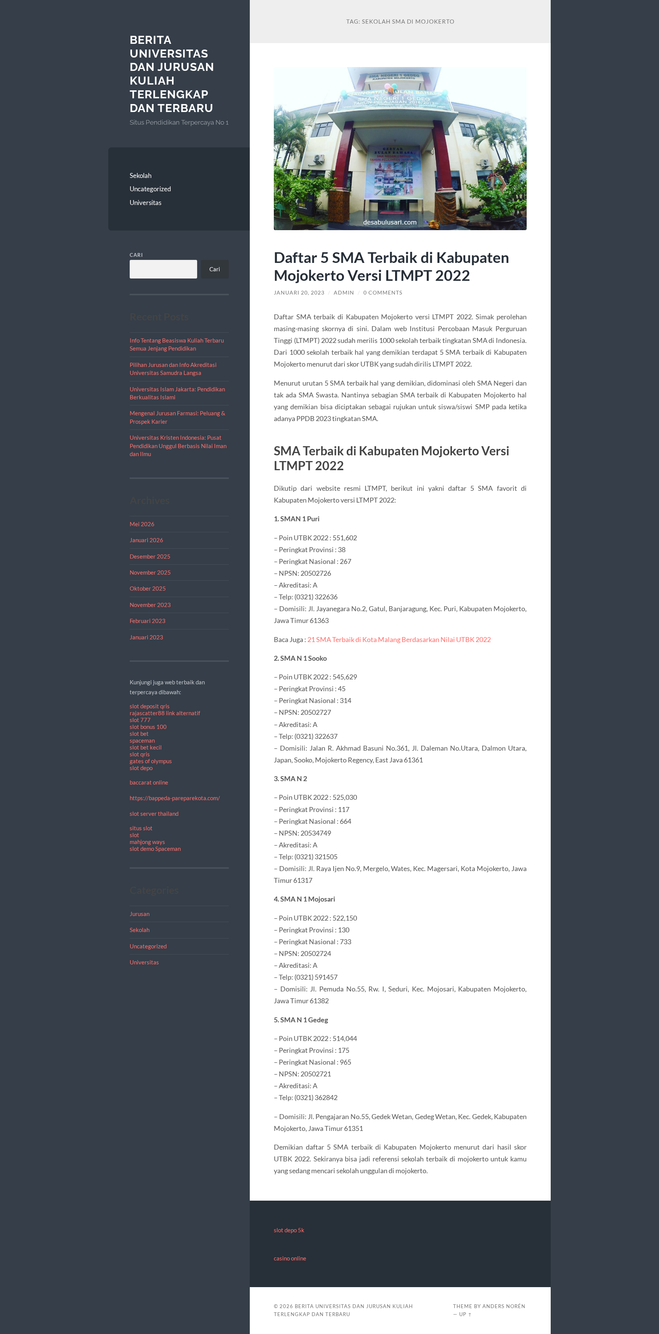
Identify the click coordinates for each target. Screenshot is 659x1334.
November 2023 (150, 604)
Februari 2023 (148, 620)
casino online (290, 1258)
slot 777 (140, 719)
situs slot (141, 828)
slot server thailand (154, 813)
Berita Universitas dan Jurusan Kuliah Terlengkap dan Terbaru (172, 74)
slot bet (139, 733)
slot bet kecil (146, 747)
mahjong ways (147, 841)
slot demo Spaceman (155, 848)
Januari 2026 (146, 539)
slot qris (140, 754)
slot (134, 834)
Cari (136, 255)
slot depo (141, 767)
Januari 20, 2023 (299, 293)
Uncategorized (150, 189)
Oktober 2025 (148, 588)
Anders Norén (504, 1306)
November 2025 (150, 572)
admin (344, 293)
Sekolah (140, 175)
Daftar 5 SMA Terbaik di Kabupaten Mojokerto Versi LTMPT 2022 (391, 266)
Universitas (145, 203)
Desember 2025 (150, 556)
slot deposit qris (150, 706)
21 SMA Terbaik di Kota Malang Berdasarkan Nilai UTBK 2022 (399, 639)
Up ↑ (465, 1314)
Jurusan (139, 913)
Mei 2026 (142, 523)
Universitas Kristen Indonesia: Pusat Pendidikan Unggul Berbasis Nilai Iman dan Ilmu (178, 445)
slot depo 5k (289, 1230)
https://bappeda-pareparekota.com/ (175, 797)
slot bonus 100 (148, 726)
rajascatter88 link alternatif (165, 712)
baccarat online (149, 782)
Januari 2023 (146, 637)
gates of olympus (151, 760)
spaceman (142, 740)
